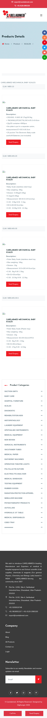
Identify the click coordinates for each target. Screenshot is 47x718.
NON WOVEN (9, 440)
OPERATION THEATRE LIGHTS (16, 464)
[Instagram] (23, 693)
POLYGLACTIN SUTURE (14, 469)
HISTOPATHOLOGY (12, 420)
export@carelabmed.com (23, 2)
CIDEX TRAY (9, 522)
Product (16, 44)
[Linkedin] (30, 693)
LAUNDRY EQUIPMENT (13, 425)
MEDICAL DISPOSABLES (14, 517)
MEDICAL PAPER (11, 454)
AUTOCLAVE (9, 508)
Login (7, 652)
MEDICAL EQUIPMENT (13, 435)
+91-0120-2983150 (23, 6)
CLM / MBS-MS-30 (10, 228)
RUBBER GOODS (11, 488)
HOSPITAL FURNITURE (13, 401)
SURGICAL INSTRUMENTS (15, 445)
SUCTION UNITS (11, 391)
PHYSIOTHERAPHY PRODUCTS (17, 503)
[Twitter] (17, 693)
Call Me (13, 713)
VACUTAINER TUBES (12, 450)
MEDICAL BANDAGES (13, 479)
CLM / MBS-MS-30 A (11, 298)
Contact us (9, 647)
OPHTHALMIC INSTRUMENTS (16, 430)
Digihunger (21, 705)
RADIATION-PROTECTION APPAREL (19, 493)
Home (6, 44)
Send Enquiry (13, 142)
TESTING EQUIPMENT (13, 483)
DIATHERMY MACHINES (14, 459)
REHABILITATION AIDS (13, 415)
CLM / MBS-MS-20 (10, 156)
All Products (9, 642)
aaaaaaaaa (8, 527)
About (7, 632)
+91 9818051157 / (16, 611)
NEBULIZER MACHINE (13, 498)
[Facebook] (11, 693)
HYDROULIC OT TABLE (13, 513)
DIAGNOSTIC (9, 411)
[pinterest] (36, 693)
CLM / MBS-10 (8, 86)
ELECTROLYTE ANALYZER (15, 474)
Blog (7, 637)
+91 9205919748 (15, 607)
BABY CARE (9, 396)
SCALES (27, 44)
